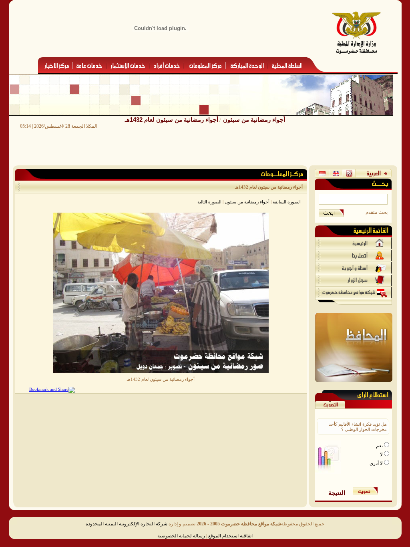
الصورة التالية (209, 201)
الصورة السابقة (287, 201)
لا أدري (377, 463)
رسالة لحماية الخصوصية (181, 536)
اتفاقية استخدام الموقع (230, 536)
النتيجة (336, 492)
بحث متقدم (377, 212)
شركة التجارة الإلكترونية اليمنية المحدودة (126, 524)
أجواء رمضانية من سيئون (254, 119)
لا (382, 454)
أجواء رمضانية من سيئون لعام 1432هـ (171, 119)
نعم (380, 445)
